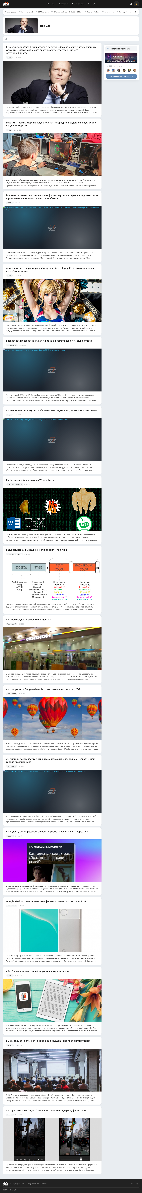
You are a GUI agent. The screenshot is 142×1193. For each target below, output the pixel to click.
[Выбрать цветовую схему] (136, 3)
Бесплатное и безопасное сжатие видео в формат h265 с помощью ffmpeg (49, 340)
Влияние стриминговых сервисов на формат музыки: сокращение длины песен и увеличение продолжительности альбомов (52, 197)
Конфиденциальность (17, 1184)
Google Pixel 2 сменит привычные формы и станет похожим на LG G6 (46, 901)
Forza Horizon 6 (27, 12)
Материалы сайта (33, 1184)
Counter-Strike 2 (93, 12)
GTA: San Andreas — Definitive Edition (68, 12)
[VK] (89, 4)
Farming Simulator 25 (127, 12)
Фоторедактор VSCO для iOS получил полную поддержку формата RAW (47, 1110)
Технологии (11, 694)
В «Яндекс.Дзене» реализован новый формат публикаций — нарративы (47, 831)
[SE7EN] (6, 3)
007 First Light (43, 12)
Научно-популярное (14, 484)
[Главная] (6, 38)
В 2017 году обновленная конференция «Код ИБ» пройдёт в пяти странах (48, 1040)
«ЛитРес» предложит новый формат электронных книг (38, 971)
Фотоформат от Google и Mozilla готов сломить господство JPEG (43, 689)
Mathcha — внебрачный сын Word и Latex (30, 480)
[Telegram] (94, 4)
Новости (50, 4)
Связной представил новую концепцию (28, 619)
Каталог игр (64, 4)
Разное (9, 203)
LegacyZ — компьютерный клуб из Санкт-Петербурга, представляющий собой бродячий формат (51, 124)
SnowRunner (109, 12)
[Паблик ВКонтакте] (109, 49)
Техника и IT (11, 624)
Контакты (44, 1184)
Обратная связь (78, 4)
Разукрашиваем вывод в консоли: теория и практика (36, 549)
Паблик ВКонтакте (120, 48)
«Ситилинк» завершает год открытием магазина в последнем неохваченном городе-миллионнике (50, 760)
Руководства (11, 345)
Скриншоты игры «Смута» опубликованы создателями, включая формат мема (51, 410)
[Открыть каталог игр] (134, 11)
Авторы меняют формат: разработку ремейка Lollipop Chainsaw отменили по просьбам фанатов (50, 270)
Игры (9, 57)
